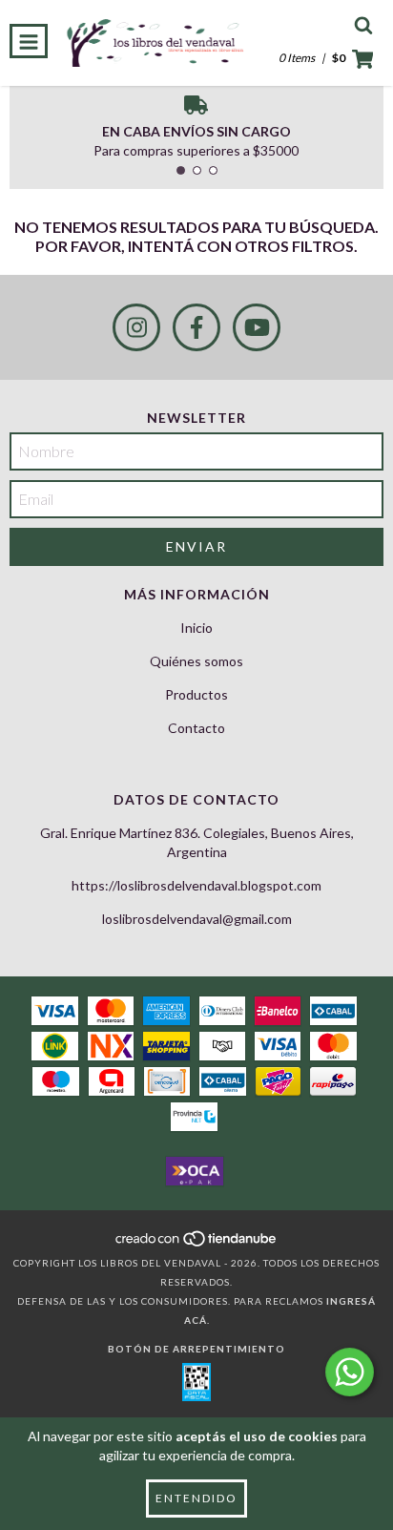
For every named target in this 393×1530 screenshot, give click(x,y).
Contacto (196, 728)
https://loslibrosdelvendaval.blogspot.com (196, 885)
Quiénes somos (196, 661)
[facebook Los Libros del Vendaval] (196, 327)
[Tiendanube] (197, 1243)
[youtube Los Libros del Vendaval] (256, 327)
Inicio (196, 627)
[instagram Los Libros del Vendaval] (136, 327)
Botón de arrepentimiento (196, 1348)
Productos (196, 694)
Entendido (196, 1498)
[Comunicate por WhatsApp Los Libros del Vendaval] (349, 1372)
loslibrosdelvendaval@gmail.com (197, 919)
